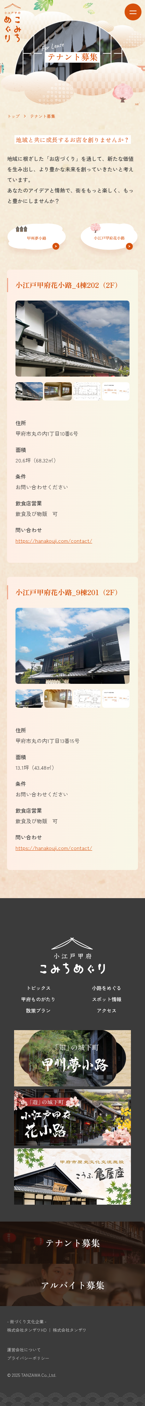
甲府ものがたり (38, 999)
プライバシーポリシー (28, 1358)
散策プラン (38, 1010)
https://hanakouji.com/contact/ (53, 540)
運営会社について (24, 1350)
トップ (13, 116)
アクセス (106, 1010)
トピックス (38, 987)
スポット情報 (106, 999)
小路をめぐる (106, 987)
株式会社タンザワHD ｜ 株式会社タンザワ (47, 1330)
